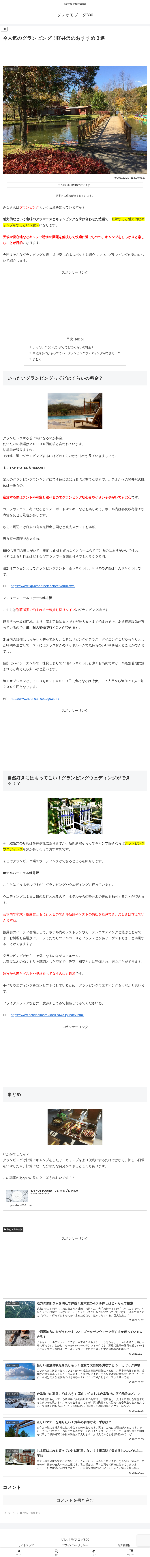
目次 (69, 339)
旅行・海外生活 (14, 1229)
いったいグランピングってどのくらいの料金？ (63, 347)
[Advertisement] (75, 52)
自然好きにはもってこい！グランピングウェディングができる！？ (76, 353)
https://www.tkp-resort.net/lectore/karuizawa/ (43, 586)
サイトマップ (26, 1545)
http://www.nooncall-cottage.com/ (35, 699)
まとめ (37, 359)
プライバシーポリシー (75, 1545)
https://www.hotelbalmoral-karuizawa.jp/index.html (47, 1015)
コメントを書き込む (75, 1500)
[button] (139, 893)
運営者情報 (124, 1545)
